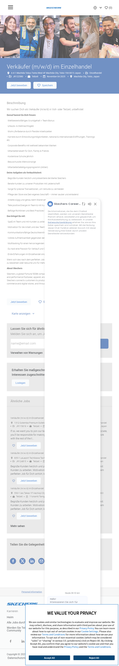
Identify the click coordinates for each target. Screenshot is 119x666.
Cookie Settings (89, 631)
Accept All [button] (49, 657)
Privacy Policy (86, 628)
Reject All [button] (94, 657)
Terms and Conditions (53, 634)
